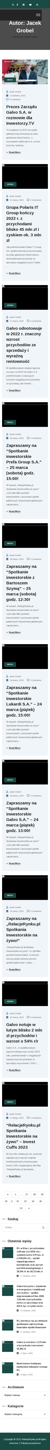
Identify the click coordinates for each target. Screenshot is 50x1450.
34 (33, 1201)
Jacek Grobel (15, 92)
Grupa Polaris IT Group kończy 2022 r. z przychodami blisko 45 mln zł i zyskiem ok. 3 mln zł (23, 224)
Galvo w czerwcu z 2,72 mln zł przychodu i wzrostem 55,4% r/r (31, 1345)
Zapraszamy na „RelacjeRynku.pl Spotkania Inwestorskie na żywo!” (23, 929)
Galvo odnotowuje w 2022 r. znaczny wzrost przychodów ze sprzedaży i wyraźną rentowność (24, 345)
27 (27, 1194)
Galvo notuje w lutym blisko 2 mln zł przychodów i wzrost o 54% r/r (24, 1032)
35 (40, 1201)
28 (34, 1194)
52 (21, 1208)
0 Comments (15, 99)
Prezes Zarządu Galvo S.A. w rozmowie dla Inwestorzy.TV (21, 115)
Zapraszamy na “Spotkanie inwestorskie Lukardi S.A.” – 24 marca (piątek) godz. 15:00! (24, 701)
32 (17, 1201)
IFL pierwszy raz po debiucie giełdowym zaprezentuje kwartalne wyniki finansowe (32, 1324)
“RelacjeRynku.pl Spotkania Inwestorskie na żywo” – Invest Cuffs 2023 (23, 1136)
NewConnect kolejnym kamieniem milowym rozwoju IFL (32, 1366)
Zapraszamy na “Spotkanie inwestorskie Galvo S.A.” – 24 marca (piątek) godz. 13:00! (22, 817)
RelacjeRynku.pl (30, 1439)
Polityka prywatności (30, 1443)
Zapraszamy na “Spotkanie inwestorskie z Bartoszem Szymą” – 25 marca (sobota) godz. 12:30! (21, 583)
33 (25, 1201)
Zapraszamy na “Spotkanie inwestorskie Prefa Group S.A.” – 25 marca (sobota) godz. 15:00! (24, 462)
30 (6, 1201)
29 (42, 1194)
